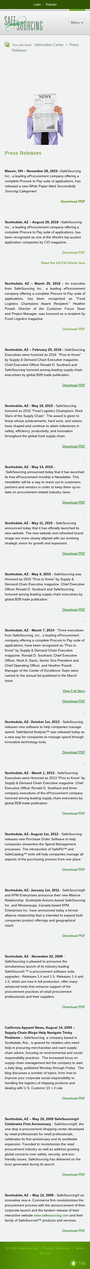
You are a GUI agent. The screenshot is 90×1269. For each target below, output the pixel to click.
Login (37, 4)
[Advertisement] (45, 69)
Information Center (49, 45)
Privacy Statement (56, 1248)
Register (51, 4)
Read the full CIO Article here (63, 263)
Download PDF (73, 201)
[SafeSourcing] (23, 23)
